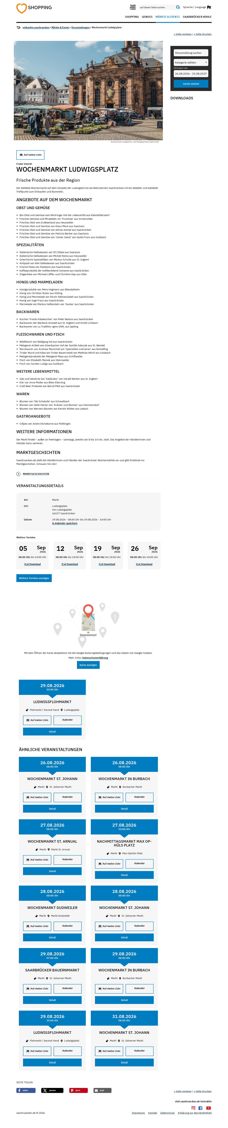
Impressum (138, 1113)
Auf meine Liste (32, 154)
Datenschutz (167, 1113)
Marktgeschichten (36, 473)
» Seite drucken (203, 34)
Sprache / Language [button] (195, 7)
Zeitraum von (181, 67)
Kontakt (152, 1113)
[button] (26, 1090)
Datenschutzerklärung (95, 657)
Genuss (147, 16)
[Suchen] (178, 7)
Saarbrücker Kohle (197, 16)
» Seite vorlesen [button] (183, 34)
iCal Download (32, 564)
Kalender (67, 719)
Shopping (132, 16)
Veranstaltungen (80, 27)
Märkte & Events (168, 16)
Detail (52, 731)
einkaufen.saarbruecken (36, 27)
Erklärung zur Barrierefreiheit (195, 1113)
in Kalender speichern (64, 523)
